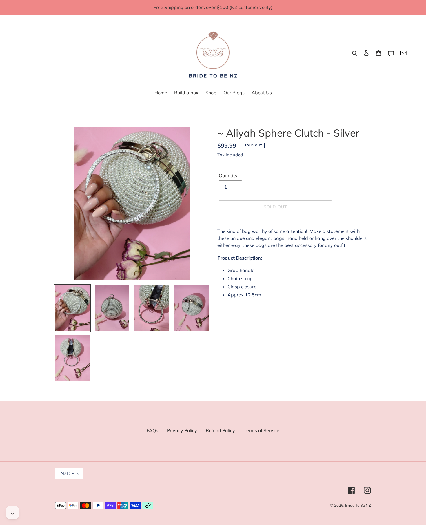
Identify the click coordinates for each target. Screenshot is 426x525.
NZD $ (67, 473)
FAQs (152, 430)
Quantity (228, 175)
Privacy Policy (182, 430)
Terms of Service (261, 430)
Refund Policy (220, 430)
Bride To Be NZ (358, 505)
